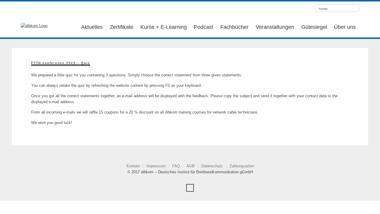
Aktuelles (92, 27)
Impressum (156, 166)
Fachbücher (234, 27)
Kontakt (133, 166)
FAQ (176, 166)
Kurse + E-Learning (163, 27)
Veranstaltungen (275, 27)
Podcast (203, 27)
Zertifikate (121, 27)
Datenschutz (212, 166)
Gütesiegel (314, 27)
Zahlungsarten (241, 166)
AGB (190, 166)
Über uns (345, 27)
